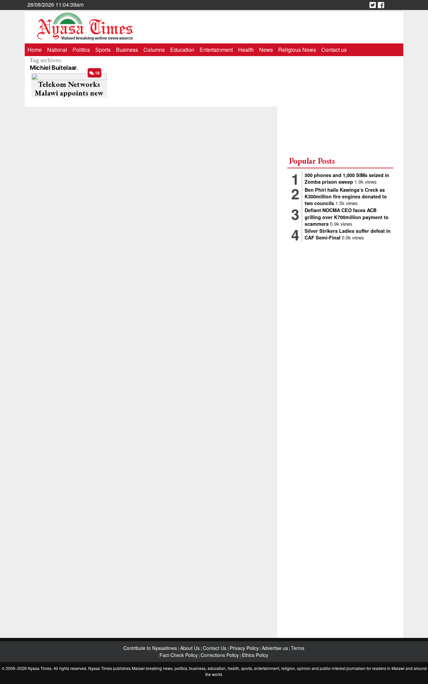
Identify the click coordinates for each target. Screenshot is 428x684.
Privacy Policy (244, 648)
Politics (81, 49)
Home (34, 49)
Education (182, 49)
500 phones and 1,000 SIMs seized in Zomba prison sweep (347, 178)
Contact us (334, 49)
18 (97, 73)
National (57, 49)
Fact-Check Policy (178, 655)
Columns (154, 49)
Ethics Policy (255, 655)
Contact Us (215, 648)
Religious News (297, 49)
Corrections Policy (220, 655)
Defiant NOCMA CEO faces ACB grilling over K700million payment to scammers (347, 217)
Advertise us (275, 648)
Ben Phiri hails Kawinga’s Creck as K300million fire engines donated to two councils (346, 196)
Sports (103, 49)
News (266, 49)
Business (127, 49)
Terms (297, 648)
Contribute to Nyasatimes (150, 648)
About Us (190, 648)
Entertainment (216, 49)
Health (246, 49)
